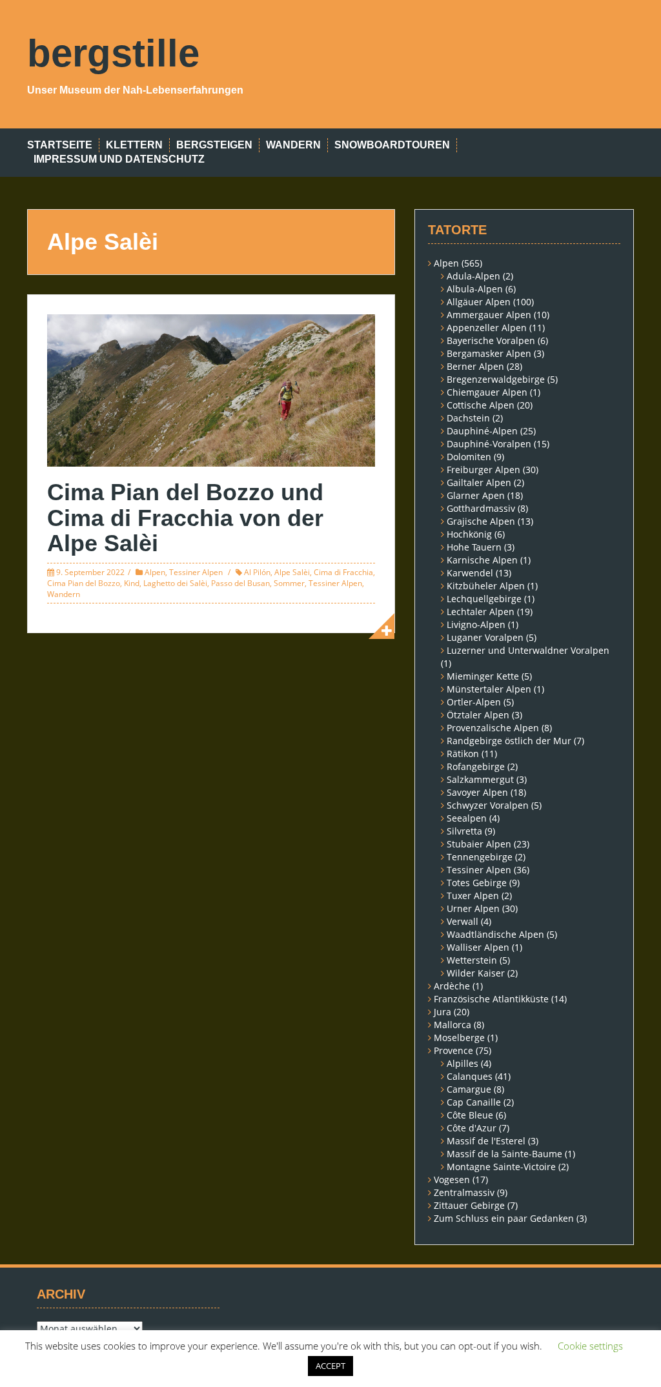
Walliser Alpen (478, 947)
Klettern (134, 144)
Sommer (289, 583)
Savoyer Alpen (477, 792)
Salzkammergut (480, 779)
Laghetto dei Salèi (175, 583)
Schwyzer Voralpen (488, 805)
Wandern (293, 144)
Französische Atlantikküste (491, 999)
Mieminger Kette (483, 676)
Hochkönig (469, 534)
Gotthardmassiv (481, 508)
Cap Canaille (474, 1102)
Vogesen (452, 1179)
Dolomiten (469, 457)
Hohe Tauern (474, 547)
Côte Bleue (470, 1115)
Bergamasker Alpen (489, 353)
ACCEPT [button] (330, 1366)
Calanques (470, 1076)
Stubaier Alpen (479, 844)
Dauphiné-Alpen (482, 431)
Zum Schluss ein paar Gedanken (504, 1218)
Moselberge (459, 1037)
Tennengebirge (480, 857)
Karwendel (470, 573)
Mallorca (452, 1024)
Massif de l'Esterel (486, 1141)
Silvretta (464, 831)
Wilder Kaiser (476, 973)
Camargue (469, 1089)
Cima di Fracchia (343, 572)
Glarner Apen (476, 495)
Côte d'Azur (471, 1128)
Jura (442, 1012)
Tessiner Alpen (196, 572)
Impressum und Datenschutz (119, 159)
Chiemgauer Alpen (487, 392)
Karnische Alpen (482, 560)
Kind (131, 583)
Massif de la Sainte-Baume (504, 1154)
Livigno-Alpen (476, 624)
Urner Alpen (473, 908)
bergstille (113, 53)
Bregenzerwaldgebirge (496, 379)
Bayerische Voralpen (491, 340)
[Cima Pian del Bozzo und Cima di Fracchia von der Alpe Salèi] (211, 389)
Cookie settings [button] (590, 1345)
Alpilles (462, 1063)
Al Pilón (257, 572)
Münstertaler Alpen (489, 689)
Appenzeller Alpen (487, 327)
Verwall (462, 921)
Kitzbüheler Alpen (486, 586)
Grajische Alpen (481, 521)
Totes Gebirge (477, 882)
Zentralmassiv (464, 1192)
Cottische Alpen (480, 405)
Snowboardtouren (392, 144)
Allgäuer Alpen (479, 302)
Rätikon (463, 753)
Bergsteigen (214, 144)
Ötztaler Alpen (478, 715)
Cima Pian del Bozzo (83, 583)
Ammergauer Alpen (489, 315)
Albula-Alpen (475, 289)
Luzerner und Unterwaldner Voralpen (528, 650)
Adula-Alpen (473, 276)
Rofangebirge (476, 766)
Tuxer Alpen (473, 895)
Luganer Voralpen (485, 637)
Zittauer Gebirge (469, 1205)
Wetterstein (472, 960)
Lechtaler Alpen (480, 611)
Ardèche (452, 986)
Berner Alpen (475, 366)
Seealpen (467, 818)
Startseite (59, 144)
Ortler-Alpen (474, 702)
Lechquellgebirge (484, 598)
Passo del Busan (240, 583)
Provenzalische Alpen (493, 728)
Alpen (155, 572)
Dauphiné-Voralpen (489, 444)
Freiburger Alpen (483, 469)
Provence (453, 1050)
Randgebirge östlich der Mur (509, 740)
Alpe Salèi (292, 572)
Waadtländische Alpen (495, 934)
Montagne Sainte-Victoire (501, 1166)
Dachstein (468, 418)
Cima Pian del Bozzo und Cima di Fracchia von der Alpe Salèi (185, 517)
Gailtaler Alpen (479, 482)
